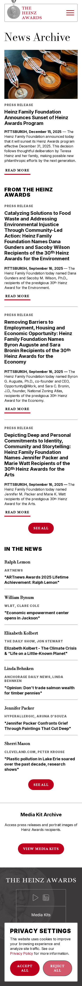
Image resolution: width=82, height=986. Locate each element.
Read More (17, 170)
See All (41, 528)
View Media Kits (41, 848)
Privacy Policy (21, 953)
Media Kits (41, 915)
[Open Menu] (70, 12)
